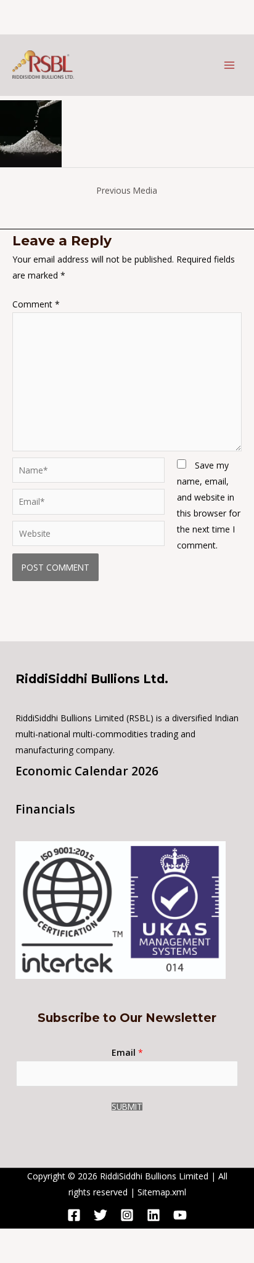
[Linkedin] (153, 1215)
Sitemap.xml (161, 1192)
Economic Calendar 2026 (86, 771)
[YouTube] (180, 1215)
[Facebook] (74, 1215)
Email (127, 1052)
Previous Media (127, 190)
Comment (36, 304)
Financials (45, 809)
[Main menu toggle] (229, 65)
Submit (127, 1107)
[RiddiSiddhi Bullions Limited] (43, 64)
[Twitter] (100, 1215)
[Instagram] (127, 1215)
